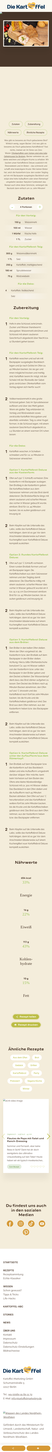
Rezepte (8, 1270)
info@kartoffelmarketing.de (26, 1398)
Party (36, 1073)
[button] (48, 1136)
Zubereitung (34, 124)
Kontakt (7, 1334)
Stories (8, 1314)
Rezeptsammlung (13, 1274)
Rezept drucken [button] (27, 1024)
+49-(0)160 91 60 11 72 (20, 1394)
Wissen (8, 1286)
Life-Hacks (9, 1298)
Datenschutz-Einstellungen (18, 1346)
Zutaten (16, 124)
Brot (37, 1057)
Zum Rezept (15, 1167)
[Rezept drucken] (38, 1448)
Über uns (9, 1330)
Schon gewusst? (12, 1290)
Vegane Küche (34, 1081)
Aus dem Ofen (20, 1057)
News (6, 1322)
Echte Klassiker (12, 1278)
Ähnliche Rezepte (35, 132)
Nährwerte (13, 132)
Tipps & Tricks (11, 1294)
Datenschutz (10, 1342)
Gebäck (19, 1065)
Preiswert (15, 1081)
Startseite (10, 1262)
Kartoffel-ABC (13, 1306)
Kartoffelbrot (19, 1073)
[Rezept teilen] (13, 1448)
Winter (26, 1088)
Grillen (33, 1065)
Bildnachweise (11, 1350)
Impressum (9, 1338)
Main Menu (3, 6)
